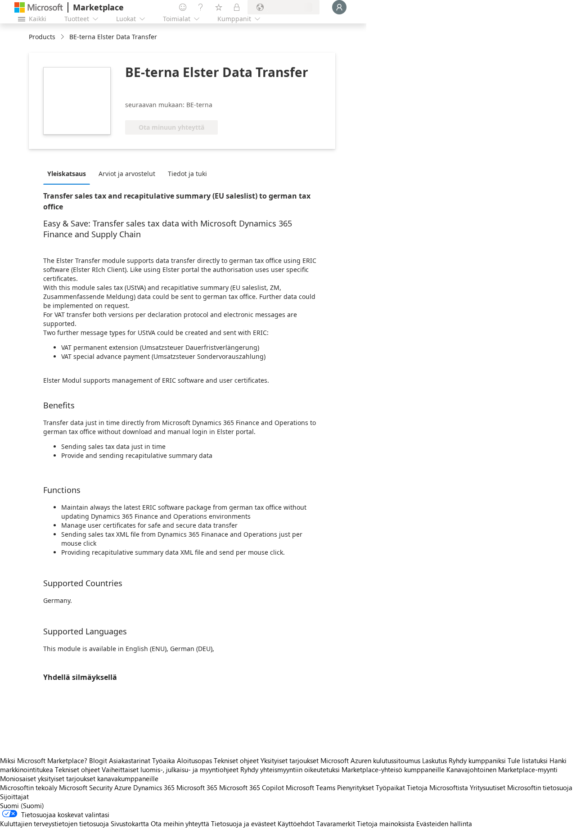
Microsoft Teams (310, 787)
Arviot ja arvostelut (127, 173)
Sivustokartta (130, 823)
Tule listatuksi (528, 760)
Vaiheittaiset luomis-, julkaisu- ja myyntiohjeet (170, 769)
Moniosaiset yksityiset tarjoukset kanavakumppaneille (79, 778)
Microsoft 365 (196, 787)
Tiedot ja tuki (187, 173)
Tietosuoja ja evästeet (243, 823)
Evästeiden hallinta (444, 823)
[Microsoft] (38, 7)
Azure (122, 787)
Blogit (98, 760)
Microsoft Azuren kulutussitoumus (371, 760)
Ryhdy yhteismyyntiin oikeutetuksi (290, 769)
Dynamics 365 (154, 787)
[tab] (68, 173)
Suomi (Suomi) (22, 805)
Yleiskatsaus (66, 173)
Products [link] (42, 36)
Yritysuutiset (487, 787)
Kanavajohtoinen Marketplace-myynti (502, 769)
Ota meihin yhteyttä (180, 823)
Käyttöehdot (296, 823)
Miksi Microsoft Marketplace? (43, 760)
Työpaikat (390, 787)
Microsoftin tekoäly (28, 787)
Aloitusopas (194, 760)
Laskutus (434, 760)
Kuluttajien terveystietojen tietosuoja (54, 823)
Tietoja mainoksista (385, 823)
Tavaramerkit (335, 823)
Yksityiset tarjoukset (290, 760)
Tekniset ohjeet (236, 760)
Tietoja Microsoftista (437, 787)
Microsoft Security (85, 787)
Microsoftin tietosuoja (539, 787)
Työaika (163, 760)
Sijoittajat (14, 796)
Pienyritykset (355, 787)
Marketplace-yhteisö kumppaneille (393, 769)
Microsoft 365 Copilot (251, 787)
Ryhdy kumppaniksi (477, 760)
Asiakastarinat (129, 760)
